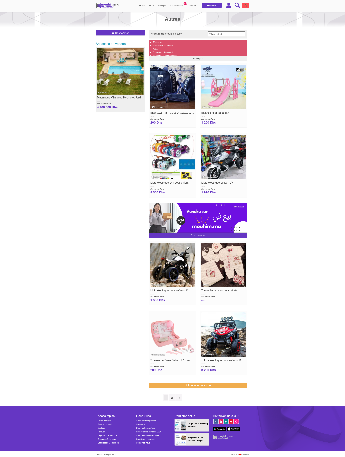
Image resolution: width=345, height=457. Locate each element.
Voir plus (199, 58)
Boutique (162, 5)
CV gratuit (140, 424)
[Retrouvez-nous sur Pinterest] (231, 421)
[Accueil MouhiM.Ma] (107, 6)
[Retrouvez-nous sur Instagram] (236, 421)
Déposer (212, 5)
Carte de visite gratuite (146, 420)
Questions (192, 5)
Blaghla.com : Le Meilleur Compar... (196, 439)
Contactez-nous (143, 442)
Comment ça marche (145, 427)
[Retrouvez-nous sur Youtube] (221, 421)
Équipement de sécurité (163, 52)
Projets (142, 5)
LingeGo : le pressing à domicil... (198, 425)
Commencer (198, 235)
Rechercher (121, 33)
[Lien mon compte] (229, 5)
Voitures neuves (177, 5)
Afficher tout (158, 42)
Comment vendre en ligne (147, 435)
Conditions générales (145, 439)
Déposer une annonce (107, 435)
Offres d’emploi (104, 420)
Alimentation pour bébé (163, 45)
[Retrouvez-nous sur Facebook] (215, 421)
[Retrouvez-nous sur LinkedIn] (226, 421)
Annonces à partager (107, 439)
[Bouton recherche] (237, 5)
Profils (151, 5)
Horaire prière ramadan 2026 (148, 431)
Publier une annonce (198, 385)
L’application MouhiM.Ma (108, 442)
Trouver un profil (105, 424)
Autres (155, 48)
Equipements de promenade (165, 55)
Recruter (101, 431)
